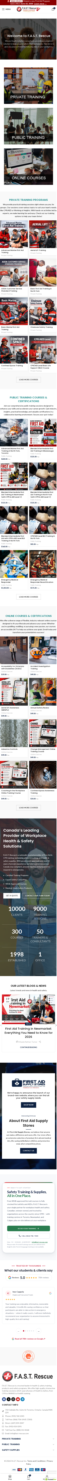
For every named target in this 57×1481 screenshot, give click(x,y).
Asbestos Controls (9, 749)
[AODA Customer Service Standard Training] (14, 273)
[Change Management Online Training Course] (43, 733)
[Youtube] (18, 1399)
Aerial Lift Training (38, 250)
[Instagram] (13, 1399)
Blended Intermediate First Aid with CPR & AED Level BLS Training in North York (13, 538)
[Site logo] (28, 9)
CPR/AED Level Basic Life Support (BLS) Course (40, 366)
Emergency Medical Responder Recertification (41, 581)
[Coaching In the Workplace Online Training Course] (14, 775)
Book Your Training (27, 1228)
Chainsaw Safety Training (41, 327)
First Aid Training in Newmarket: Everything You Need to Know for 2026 (29, 1033)
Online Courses (7, 671)
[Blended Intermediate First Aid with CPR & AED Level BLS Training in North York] (14, 520)
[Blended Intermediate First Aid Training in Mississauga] (43, 432)
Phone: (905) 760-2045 (14, 1416)
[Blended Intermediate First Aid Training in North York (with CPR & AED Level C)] (43, 476)
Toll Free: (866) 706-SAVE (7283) (18, 1419)
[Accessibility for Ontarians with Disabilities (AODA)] (14, 650)
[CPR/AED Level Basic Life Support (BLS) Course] (43, 350)
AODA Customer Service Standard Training (11, 290)
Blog (28, 1024)
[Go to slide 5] (31, 1330)
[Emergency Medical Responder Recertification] (43, 564)
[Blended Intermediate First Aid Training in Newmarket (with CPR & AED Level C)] (14, 476)
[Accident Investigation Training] (43, 650)
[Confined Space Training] (14, 350)
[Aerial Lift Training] (43, 234)
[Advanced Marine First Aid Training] (14, 234)
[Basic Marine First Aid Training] (14, 311)
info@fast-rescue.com (40, 1242)
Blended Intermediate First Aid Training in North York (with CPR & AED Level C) (41, 494)
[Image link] (28, 1376)
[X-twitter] (9, 1399)
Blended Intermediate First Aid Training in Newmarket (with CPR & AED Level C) (12, 494)
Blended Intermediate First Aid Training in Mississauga (42, 449)
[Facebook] (4, 1399)
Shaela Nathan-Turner (28, 1042)
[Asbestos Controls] (14, 733)
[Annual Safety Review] (43, 692)
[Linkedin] (23, 1399)
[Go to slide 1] (23, 1331)
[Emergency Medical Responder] (14, 564)
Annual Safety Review (39, 708)
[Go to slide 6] (33, 1330)
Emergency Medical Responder (9, 581)
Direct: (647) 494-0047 (14, 1423)
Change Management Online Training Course (42, 750)
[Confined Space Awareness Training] (43, 775)
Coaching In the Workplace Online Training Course (13, 791)
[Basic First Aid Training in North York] (43, 273)
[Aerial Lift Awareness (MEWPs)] (14, 692)
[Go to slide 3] (27, 1330)
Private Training (6, 255)
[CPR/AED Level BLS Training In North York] (43, 520)
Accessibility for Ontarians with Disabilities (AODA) (12, 667)
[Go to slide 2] (25, 1330)
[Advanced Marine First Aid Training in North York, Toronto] (14, 432)
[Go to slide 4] (29, 1330)
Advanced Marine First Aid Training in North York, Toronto (12, 450)
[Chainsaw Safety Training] (43, 311)
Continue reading (28, 1047)
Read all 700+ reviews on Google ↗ (30, 1339)
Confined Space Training (12, 365)
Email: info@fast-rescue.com (17, 1433)
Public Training (6, 456)
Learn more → (40, 4)
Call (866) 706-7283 (30, 1236)
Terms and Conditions (36, 1461)
